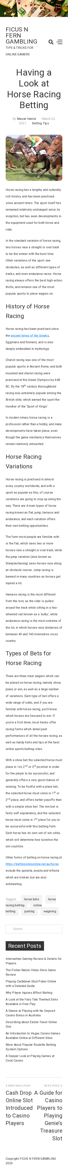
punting (29, 911)
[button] (51, 42)
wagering (50, 911)
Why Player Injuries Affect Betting (29, 992)
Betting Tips (40, 123)
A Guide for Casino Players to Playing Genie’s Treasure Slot (48, 1116)
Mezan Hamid (26, 119)
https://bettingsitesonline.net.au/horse (32, 864)
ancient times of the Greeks (30, 335)
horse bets (31, 899)
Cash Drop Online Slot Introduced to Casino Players (19, 1108)
